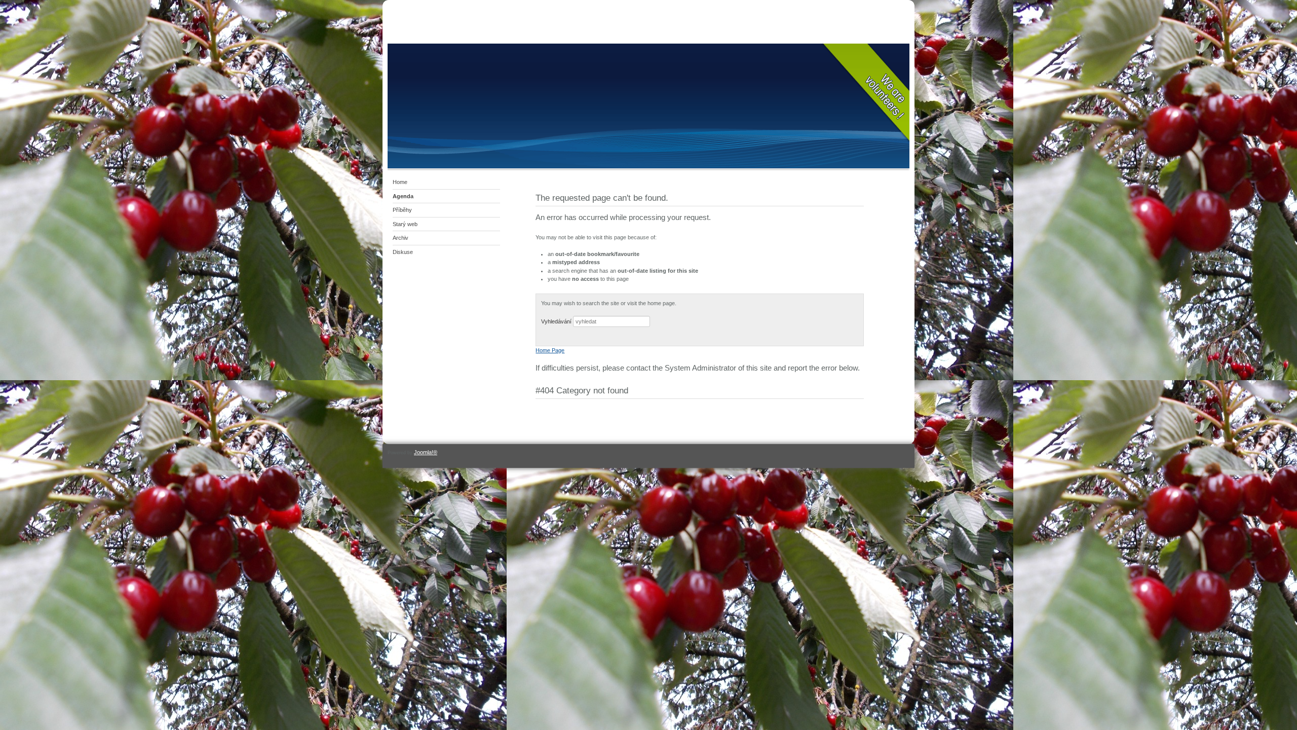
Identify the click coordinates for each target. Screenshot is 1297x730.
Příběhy (402, 210)
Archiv (400, 238)
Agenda (403, 196)
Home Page (550, 350)
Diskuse (403, 252)
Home (400, 182)
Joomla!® (425, 452)
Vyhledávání (556, 321)
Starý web (405, 224)
